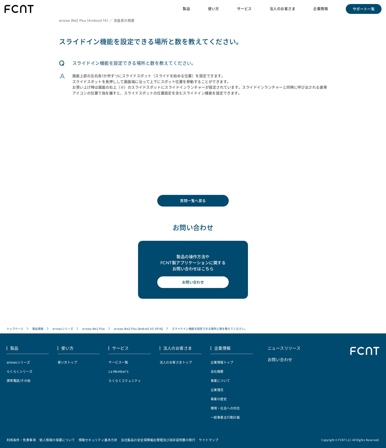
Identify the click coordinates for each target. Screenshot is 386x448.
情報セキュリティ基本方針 (98, 439)
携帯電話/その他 (19, 380)
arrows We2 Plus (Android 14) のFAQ (138, 329)
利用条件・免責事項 (21, 439)
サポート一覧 (364, 9)
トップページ (15, 329)
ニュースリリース (284, 348)
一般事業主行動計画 (225, 417)
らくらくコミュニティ (125, 380)
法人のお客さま (282, 8)
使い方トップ (67, 362)
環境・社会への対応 (225, 408)
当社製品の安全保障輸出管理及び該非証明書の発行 (158, 439)
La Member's (118, 371)
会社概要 (217, 371)
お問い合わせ (193, 282)
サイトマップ (208, 439)
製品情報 (38, 329)
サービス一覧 (118, 362)
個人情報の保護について (57, 439)
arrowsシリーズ (62, 329)
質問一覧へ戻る (193, 200)
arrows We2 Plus (93, 329)
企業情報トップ (222, 362)
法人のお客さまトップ (176, 362)
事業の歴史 (219, 399)
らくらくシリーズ (20, 371)
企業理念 (217, 389)
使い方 (213, 8)
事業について (220, 380)
